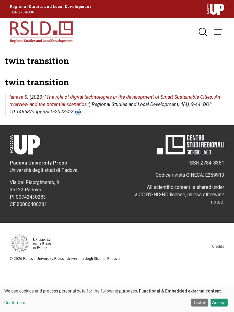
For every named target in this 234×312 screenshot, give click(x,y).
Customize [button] (14, 302)
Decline (200, 302)
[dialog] (117, 298)
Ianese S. (18, 97)
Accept (219, 302)
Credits (218, 246)
